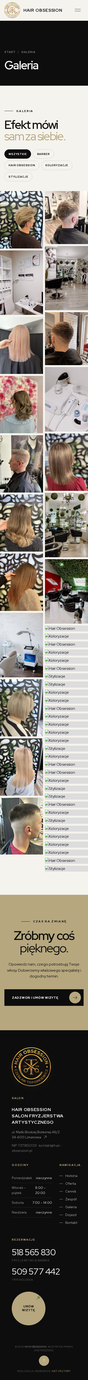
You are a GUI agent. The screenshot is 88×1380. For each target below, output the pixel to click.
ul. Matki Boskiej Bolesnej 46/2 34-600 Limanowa (36, 1135)
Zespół (71, 1199)
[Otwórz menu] (78, 10)
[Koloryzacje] (21, 219)
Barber (43, 154)
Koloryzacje (56, 165)
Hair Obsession (22, 165)
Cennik (70, 1191)
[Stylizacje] (21, 404)
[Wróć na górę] (44, 1361)
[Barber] (21, 464)
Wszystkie (18, 154)
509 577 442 (36, 1271)
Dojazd (71, 1215)
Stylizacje (18, 176)
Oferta (70, 1183)
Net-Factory (61, 1371)
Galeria (71, 1207)
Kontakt (71, 1222)
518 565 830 (34, 1252)
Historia (71, 1176)
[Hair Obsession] (21, 282)
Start (10, 52)
